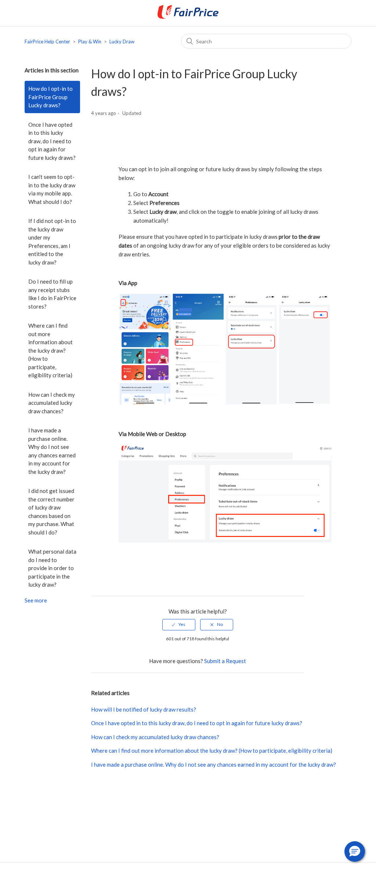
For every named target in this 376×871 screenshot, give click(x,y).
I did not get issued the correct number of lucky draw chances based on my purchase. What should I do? (51, 511)
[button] (354, 851)
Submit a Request (225, 661)
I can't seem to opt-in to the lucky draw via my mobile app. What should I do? (51, 189)
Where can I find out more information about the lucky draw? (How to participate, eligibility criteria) (50, 350)
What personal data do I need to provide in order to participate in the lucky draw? (52, 568)
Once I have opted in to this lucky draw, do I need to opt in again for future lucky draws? (52, 141)
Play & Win (89, 41)
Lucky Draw (121, 41)
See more (36, 600)
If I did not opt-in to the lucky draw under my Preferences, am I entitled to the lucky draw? (52, 241)
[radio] (178, 624)
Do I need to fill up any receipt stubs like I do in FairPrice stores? (52, 294)
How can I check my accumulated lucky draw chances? (51, 402)
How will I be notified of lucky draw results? (143, 709)
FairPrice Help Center (47, 41)
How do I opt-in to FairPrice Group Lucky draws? (50, 96)
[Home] (188, 16)
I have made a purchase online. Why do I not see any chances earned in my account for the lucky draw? (52, 451)
